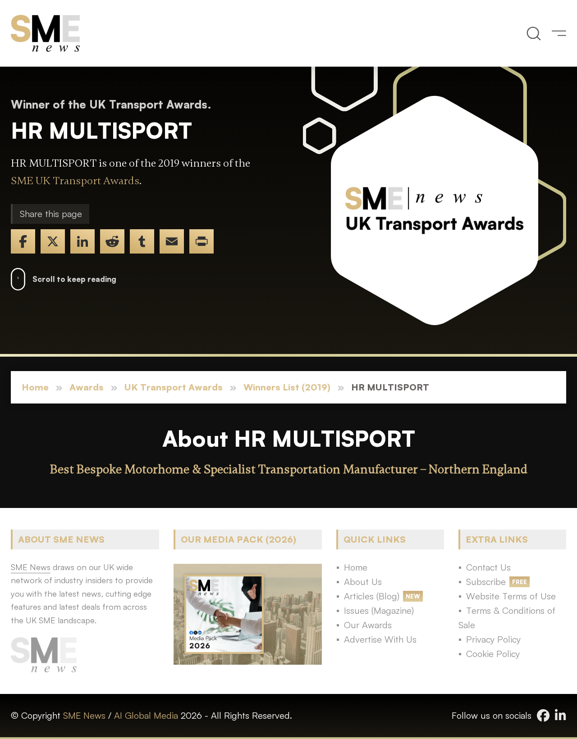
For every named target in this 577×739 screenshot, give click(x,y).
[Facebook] (23, 241)
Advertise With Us (380, 639)
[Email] (172, 241)
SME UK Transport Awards (75, 180)
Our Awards (368, 624)
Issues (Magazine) (379, 610)
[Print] (201, 241)
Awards (86, 387)
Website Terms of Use (511, 596)
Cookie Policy (493, 653)
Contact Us (488, 567)
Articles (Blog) (371, 596)
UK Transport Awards (173, 387)
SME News (84, 715)
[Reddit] (112, 241)
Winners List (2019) (286, 387)
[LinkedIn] (82, 241)
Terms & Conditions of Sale (506, 617)
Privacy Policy (493, 639)
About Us (363, 581)
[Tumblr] (142, 241)
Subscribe (486, 581)
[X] (53, 241)
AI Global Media (146, 715)
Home (35, 387)
